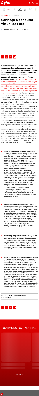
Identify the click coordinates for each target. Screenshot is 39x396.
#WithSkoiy (7, 393)
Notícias (4, 15)
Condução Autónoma (20, 295)
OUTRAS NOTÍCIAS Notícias (19, 328)
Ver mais (19, 375)
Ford (10, 295)
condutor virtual (6, 297)
